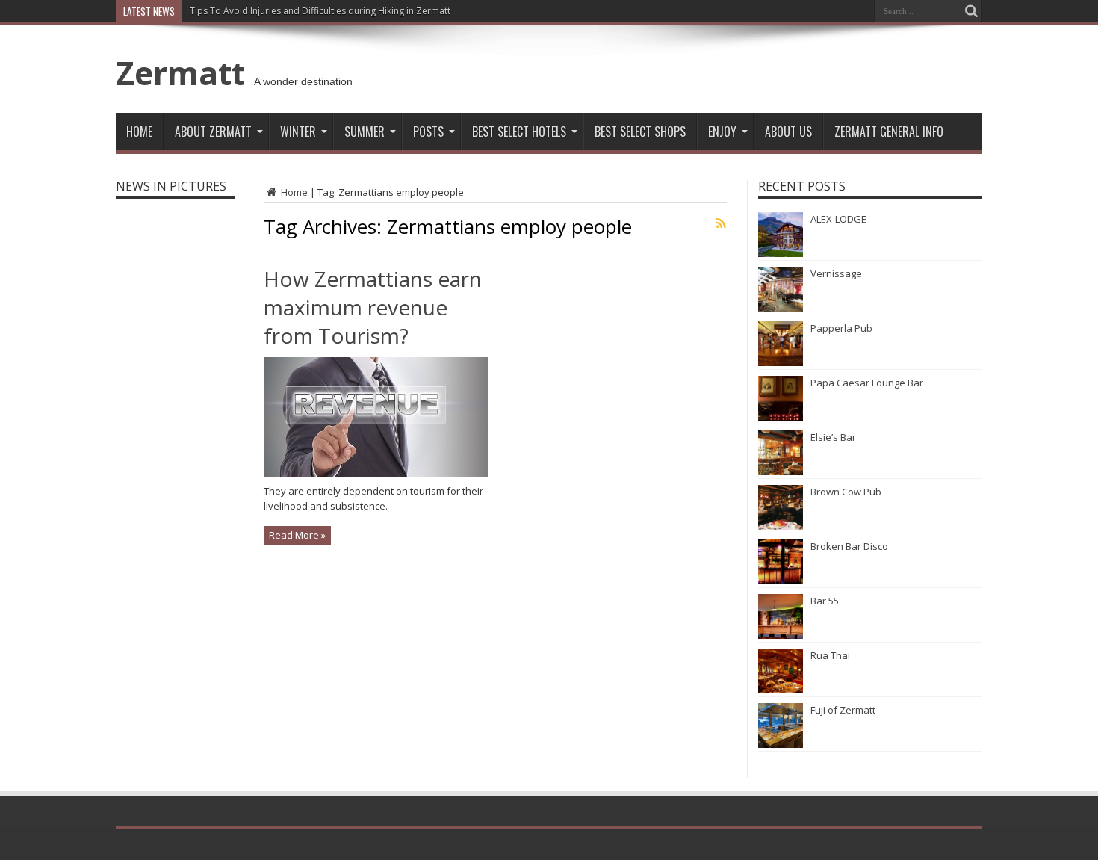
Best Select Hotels (519, 131)
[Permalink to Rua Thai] (780, 689)
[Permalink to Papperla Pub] (780, 362)
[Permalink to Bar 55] (780, 635)
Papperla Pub (841, 328)
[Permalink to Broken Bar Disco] (780, 580)
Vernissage (836, 273)
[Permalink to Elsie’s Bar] (780, 471)
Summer (364, 131)
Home (139, 131)
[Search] (971, 11)
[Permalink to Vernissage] (780, 308)
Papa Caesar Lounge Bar (866, 382)
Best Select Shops (640, 131)
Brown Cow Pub (845, 491)
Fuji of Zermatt (842, 710)
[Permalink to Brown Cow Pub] (780, 526)
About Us (788, 131)
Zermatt (180, 72)
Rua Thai (830, 655)
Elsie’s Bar (833, 437)
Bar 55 (824, 600)
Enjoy (722, 131)
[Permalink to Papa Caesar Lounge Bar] (780, 417)
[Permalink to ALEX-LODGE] (780, 253)
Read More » (297, 535)
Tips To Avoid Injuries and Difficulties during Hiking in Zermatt (320, 10)
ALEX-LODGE (838, 219)
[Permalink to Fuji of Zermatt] (780, 744)
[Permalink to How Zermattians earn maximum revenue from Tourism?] (376, 473)
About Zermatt (213, 131)
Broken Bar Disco (849, 546)
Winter (298, 131)
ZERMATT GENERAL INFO (888, 131)
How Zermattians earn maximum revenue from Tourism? (373, 307)
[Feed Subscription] (721, 223)
